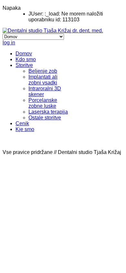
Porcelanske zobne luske (42, 103)
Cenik (22, 123)
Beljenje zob (42, 71)
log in (9, 42)
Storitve (24, 65)
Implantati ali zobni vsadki (43, 79)
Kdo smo (26, 59)
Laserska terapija (48, 112)
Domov (24, 53)
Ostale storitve (44, 117)
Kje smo (25, 129)
